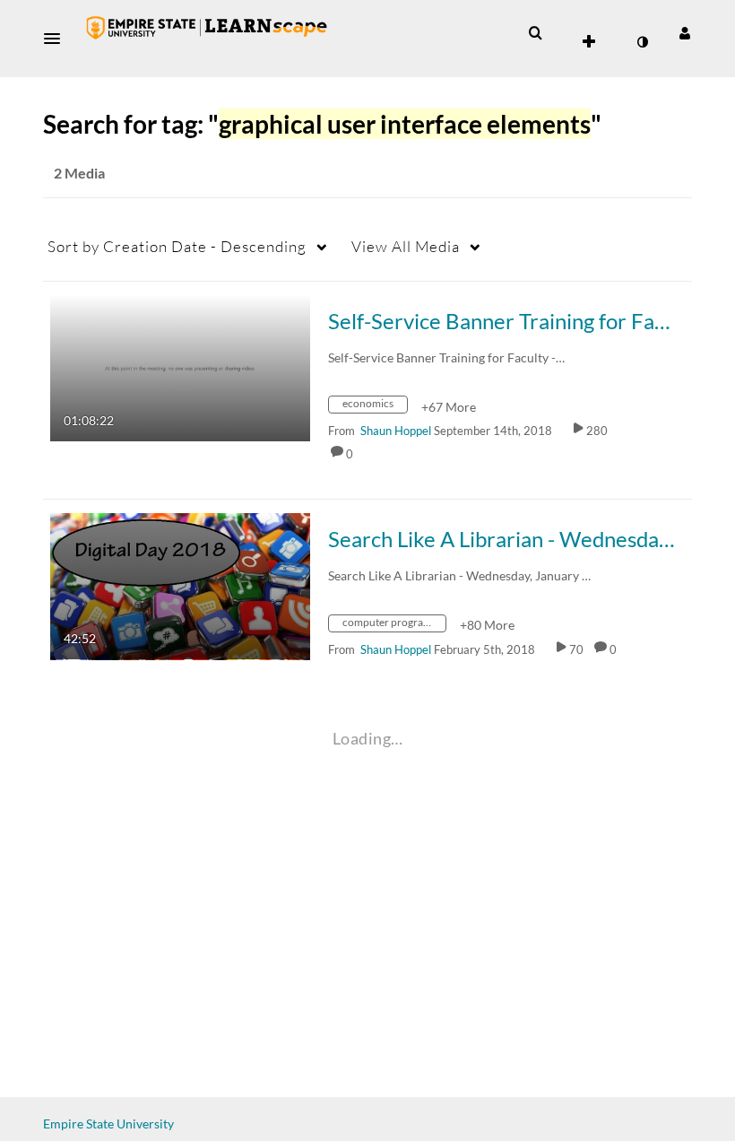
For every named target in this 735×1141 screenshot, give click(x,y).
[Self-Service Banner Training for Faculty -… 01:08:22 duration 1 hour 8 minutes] (180, 366)
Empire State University (108, 1123)
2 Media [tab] (79, 172)
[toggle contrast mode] (641, 42)
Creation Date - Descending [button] (177, 246)
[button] (57, 38)
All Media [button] (405, 246)
